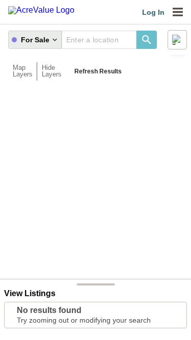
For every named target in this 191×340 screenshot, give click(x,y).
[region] (95, 182)
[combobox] (99, 40)
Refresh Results (98, 71)
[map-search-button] (147, 40)
